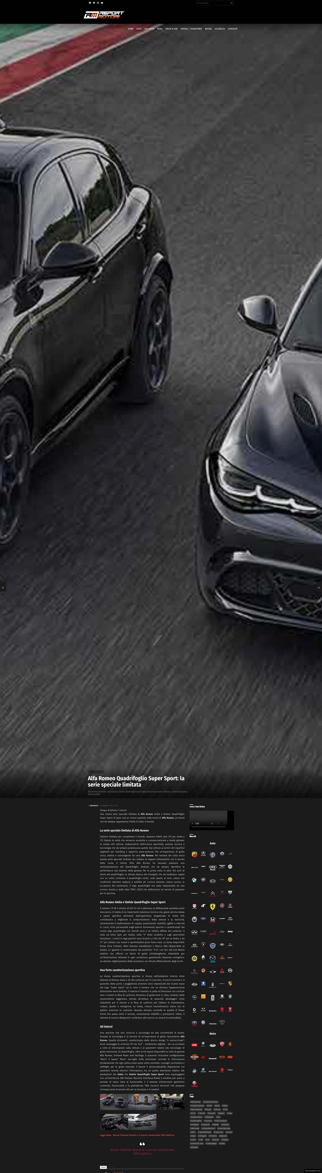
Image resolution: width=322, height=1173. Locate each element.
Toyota (225, 1140)
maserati (206, 1125)
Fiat (226, 1109)
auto (217, 1106)
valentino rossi (197, 1143)
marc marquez (221, 1121)
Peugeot (203, 1136)
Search (231, 3)
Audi (210, 1106)
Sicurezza (220, 28)
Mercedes (195, 1128)
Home (130, 28)
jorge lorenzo (197, 1117)
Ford (193, 1113)
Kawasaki (209, 1117)
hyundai (212, 1113)
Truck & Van (171, 28)
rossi (194, 1140)
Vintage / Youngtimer (191, 28)
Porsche (213, 1136)
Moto (159, 28)
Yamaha (195, 1147)
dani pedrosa (197, 1109)
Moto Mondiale (205, 1132)
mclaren (226, 1125)
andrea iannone (198, 1106)
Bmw (225, 1106)
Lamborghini (197, 1121)
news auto (219, 1132)
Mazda (216, 1125)
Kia (219, 1117)
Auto (138, 28)
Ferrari (217, 1109)
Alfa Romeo (196, 1102)
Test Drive (149, 28)
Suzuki (216, 1140)
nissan (229, 1132)
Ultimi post (112, 1167)
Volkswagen (212, 1143)
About (103, 1167)
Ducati (208, 1109)
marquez (195, 1125)
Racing (208, 28)
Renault (224, 1136)
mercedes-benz (209, 1128)
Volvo (223, 1143)
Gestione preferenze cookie (313, 1171)
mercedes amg (224, 1128)
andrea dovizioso (211, 1102)
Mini (193, 1132)
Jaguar (221, 1113)
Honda (202, 1113)
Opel (193, 1136)
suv (208, 1140)
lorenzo (209, 1121)
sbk (201, 1140)
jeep (230, 1113)
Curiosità (232, 28)
